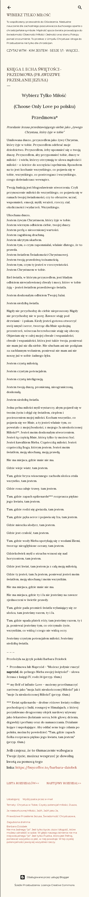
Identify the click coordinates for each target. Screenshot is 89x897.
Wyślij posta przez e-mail (38, 799)
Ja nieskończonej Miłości (21, 810)
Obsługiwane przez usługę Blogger (48, 877)
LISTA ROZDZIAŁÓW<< (23, 783)
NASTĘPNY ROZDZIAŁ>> (64, 783)
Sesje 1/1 (57, 50)
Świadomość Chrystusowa (59, 816)
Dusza (73, 804)
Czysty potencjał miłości (53, 804)
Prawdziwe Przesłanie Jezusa (24, 816)
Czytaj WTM (16, 50)
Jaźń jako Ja (50, 810)
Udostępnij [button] (13, 799)
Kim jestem (38, 50)
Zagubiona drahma (18, 822)
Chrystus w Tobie (27, 804)
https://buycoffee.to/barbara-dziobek (46, 767)
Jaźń (39, 810)
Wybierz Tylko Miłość (29, 14)
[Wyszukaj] (79, 6)
